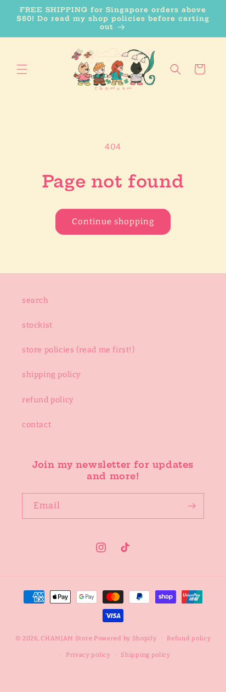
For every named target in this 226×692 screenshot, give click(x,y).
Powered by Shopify (125, 637)
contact (36, 424)
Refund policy (189, 638)
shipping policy (51, 374)
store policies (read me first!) (78, 350)
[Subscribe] (191, 506)
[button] (22, 69)
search (35, 300)
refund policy (48, 400)
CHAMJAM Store (66, 637)
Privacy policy (88, 654)
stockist (37, 325)
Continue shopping (113, 221)
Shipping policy (146, 654)
